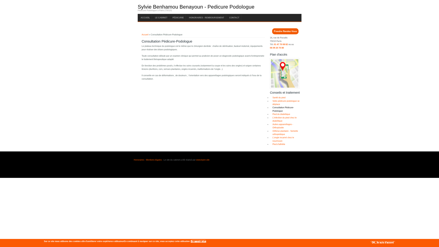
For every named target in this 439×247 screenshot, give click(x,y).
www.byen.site (203, 160)
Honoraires (139, 160)
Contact (234, 17)
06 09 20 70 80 (277, 48)
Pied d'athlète (278, 144)
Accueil (145, 17)
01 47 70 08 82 (281, 44)
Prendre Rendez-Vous (285, 31)
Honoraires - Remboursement (206, 17)
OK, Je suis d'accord (383, 242)
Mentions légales (154, 160)
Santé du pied (279, 97)
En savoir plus (198, 241)
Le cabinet (161, 17)
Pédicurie (178, 17)
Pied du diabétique (281, 114)
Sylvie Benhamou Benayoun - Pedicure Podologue (196, 6)
